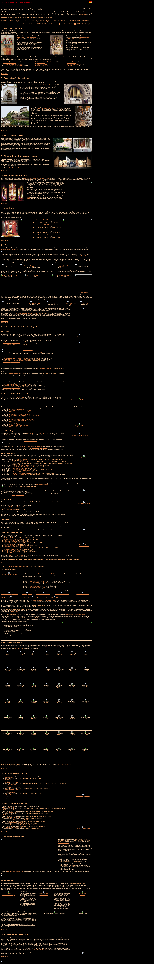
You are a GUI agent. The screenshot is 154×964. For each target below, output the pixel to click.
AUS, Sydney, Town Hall (79, 336)
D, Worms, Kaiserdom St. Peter (10, 789)
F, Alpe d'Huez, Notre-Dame (85, 302)
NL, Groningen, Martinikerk (9, 63)
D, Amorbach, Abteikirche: (9, 508)
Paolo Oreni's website (14, 168)
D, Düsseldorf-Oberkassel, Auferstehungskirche (84, 545)
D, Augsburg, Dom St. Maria (10, 784)
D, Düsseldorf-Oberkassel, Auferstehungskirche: (15, 548)
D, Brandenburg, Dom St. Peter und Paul (13, 787)
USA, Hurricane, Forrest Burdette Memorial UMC (39, 590)
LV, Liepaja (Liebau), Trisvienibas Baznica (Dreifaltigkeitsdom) (18, 820)
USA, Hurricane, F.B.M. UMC (43, 594)
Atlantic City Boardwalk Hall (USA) (46, 573)
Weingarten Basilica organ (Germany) (10, 249)
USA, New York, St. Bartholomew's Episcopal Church (21, 420)
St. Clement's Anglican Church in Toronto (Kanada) (25, 313)
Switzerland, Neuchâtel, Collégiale (41, 225)
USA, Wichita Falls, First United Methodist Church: (15, 360)
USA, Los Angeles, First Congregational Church (20, 410)
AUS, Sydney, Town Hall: (9, 341)
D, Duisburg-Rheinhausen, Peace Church (71, 303)
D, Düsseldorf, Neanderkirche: (10, 549)
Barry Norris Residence (63, 843)
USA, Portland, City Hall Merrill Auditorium (19, 426)
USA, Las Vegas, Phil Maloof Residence (17, 566)
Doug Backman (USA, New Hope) (15, 871)
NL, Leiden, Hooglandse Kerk (74, 64)
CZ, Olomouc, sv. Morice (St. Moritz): (12, 344)
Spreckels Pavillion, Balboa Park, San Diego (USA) (39, 84)
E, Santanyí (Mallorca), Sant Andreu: (12, 506)
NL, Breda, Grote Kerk (40, 63)
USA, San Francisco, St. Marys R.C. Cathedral (62, 265)
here (43, 559)
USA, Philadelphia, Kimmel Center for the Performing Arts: (17, 359)
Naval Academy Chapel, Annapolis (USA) (76, 614)
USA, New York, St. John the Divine (79, 435)
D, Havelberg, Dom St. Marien (10, 782)
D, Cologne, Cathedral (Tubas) (84, 457)
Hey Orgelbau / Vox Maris (18, 495)
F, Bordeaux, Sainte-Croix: (9, 509)
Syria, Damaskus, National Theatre (41, 230)
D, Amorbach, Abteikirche (84, 503)
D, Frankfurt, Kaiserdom (9, 265)
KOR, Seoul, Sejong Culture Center (36, 585)
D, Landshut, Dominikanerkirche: (11, 545)
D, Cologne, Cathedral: (18, 474)
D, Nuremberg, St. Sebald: (9, 541)
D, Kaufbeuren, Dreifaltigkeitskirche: (12, 551)
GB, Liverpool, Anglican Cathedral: (11, 386)
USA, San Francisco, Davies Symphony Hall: (14, 539)
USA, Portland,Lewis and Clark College (35, 302)
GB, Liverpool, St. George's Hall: (21, 472)
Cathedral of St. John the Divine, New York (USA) (30, 446)
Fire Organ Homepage (16, 927)
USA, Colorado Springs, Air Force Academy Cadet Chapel (34, 265)
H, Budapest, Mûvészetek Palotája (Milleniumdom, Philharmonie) (19, 825)
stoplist (28, 196)
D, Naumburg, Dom (8, 777)
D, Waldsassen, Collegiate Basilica (36, 587)
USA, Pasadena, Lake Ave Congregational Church (21, 419)
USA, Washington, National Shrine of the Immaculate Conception (24, 415)
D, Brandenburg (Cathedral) (83, 796)
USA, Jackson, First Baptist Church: (21, 470)
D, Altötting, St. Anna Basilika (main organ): (13, 543)
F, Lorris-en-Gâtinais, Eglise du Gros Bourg (13, 65)
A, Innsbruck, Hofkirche (72, 61)
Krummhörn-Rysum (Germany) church (55, 56)
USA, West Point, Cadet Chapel (16, 413)
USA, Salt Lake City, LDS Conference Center (19, 414)
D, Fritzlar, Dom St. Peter (9, 792)
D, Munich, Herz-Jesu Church (9, 275)
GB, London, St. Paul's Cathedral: (21, 473)
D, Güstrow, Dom (7, 779)
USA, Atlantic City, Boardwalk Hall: (11, 343)
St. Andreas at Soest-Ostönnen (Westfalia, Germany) (77, 38)
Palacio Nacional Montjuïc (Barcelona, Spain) (44, 600)
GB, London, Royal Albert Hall (16, 423)
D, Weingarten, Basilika (9, 810)
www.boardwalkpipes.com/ (39, 352)
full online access (19, 648)
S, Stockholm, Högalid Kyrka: (10, 553)
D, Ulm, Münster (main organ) (10, 815)
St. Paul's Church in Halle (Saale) (15, 555)
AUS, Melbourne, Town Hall (15, 418)
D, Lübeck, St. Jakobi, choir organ (11, 61)
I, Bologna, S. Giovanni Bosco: (20, 468)
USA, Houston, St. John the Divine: (11, 362)
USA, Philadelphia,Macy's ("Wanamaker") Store (79, 426)
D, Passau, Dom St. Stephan (79, 344)
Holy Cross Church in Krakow (42, 526)
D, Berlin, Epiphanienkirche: (10, 550)
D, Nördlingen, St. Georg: (9, 546)
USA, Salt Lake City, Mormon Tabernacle (18, 421)
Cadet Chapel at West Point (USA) (15, 373)
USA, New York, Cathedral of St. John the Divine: (25, 467)
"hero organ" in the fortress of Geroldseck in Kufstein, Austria (49, 108)
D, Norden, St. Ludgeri (72, 65)
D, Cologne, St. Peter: (8, 544)
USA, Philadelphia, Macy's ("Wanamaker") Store (20, 411)
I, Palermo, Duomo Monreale (35, 588)
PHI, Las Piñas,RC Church (82, 894)
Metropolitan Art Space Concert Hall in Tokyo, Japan (36, 178)
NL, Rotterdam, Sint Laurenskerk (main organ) (14, 827)
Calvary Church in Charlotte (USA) (66, 764)
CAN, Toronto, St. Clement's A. (84, 265)
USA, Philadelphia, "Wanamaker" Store (10, 598)
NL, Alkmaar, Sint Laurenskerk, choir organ (45, 61)
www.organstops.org (28, 350)
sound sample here (37, 341)
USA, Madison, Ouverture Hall (34, 275)
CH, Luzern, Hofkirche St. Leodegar (79, 399)
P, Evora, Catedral (71, 63)
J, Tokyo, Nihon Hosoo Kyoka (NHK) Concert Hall (15, 822)
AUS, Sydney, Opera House (10, 807)
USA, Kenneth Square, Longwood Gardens (19, 425)
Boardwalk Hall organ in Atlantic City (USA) (37, 433)
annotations (83, 14)
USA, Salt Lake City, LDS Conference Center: (14, 358)
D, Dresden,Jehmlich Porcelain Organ (8, 894)
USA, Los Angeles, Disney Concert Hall (13, 302)
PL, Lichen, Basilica (32, 583)
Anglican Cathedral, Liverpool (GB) (38, 448)
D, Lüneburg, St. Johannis (41, 64)
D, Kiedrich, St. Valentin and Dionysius (12, 64)
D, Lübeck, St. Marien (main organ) (11, 812)
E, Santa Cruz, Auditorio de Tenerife (62, 275)
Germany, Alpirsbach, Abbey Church (42, 235)
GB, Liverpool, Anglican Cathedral (17, 416)
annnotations (32, 646)
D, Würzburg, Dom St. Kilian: (10, 540)
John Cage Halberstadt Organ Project (39, 949)
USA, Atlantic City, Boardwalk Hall (17, 409)
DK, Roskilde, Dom (39, 65)
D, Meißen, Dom (7, 794)
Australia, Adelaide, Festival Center (41, 220)
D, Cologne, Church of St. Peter (54, 302)
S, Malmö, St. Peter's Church (34, 586)
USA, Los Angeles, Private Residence (43, 894)
